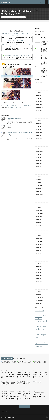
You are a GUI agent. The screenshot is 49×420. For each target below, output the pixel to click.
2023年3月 (38, 210)
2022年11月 (38, 222)
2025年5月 (38, 129)
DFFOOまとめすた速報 (40, 310)
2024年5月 (38, 166)
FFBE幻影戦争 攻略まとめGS (14, 107)
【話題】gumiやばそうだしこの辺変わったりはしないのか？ (18, 105)
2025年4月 (38, 132)
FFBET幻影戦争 (24, 5)
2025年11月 (38, 110)
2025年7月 (38, 123)
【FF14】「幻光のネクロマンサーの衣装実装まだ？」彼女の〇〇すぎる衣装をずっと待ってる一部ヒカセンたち (44, 52)
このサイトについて (4, 411)
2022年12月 (38, 219)
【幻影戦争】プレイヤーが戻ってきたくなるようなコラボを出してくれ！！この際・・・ (40, 375)
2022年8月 (38, 232)
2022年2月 (38, 250)
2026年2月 (38, 101)
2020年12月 (38, 294)
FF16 (15, 5)
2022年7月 (38, 235)
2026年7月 (38, 85)
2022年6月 (38, 238)
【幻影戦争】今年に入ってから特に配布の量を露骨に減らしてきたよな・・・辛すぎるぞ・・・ (24, 375)
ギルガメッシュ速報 (39, 334)
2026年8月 (38, 82)
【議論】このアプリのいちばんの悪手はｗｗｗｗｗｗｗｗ (19, 126)
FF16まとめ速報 (38, 318)
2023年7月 (38, 197)
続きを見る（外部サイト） (17, 76)
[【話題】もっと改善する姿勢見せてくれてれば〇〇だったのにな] (4, 134)
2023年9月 (38, 191)
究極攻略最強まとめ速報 (40, 346)
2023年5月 (38, 204)
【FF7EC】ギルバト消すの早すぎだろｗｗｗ (17, 42)
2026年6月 (38, 89)
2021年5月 (38, 278)
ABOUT (6, 5)
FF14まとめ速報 (38, 315)
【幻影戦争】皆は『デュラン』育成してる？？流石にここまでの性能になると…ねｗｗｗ (8, 375)
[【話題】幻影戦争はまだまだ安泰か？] (4, 120)
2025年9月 (38, 116)
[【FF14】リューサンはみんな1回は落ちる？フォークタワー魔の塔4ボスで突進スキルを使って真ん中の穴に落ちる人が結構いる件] (37, 40)
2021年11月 (38, 259)
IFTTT (37, 329)
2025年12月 (38, 107)
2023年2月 (38, 213)
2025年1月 (38, 141)
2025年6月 (38, 126)
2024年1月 (38, 179)
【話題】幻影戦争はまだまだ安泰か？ (15, 118)
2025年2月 (38, 138)
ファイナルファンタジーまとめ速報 (41, 343)
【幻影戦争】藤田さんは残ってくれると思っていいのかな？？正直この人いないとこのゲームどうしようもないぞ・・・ (24, 396)
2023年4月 (38, 207)
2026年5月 (38, 92)
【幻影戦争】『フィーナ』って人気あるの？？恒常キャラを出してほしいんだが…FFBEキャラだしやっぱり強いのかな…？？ (8, 396)
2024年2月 (38, 176)
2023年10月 (38, 188)
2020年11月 (38, 297)
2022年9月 (38, 228)
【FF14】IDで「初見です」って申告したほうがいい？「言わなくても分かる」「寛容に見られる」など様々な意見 (44, 61)
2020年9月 (38, 303)
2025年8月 (38, 120)
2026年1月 (38, 104)
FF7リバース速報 (43, 313)
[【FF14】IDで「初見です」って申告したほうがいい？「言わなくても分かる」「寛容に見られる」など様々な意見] (37, 59)
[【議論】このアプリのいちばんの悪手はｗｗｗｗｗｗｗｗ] (4, 128)
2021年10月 (38, 263)
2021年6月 (38, 275)
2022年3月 (38, 247)
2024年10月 (38, 151)
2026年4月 (38, 95)
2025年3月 (38, 135)
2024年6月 (38, 163)
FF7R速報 (37, 313)
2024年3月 (38, 172)
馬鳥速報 (37, 348)
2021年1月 (38, 291)
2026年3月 (38, 98)
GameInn (44, 326)
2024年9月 (38, 154)
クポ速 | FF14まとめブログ (40, 337)
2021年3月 (38, 284)
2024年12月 (38, 144)
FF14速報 (44, 315)
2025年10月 (38, 113)
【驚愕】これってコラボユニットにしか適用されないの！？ (40, 396)
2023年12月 (38, 182)
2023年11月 (38, 185)
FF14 (19, 5)
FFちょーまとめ (38, 323)
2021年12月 (38, 256)
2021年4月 (38, 281)
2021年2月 (38, 287)
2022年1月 (38, 253)
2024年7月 (38, 160)
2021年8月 (38, 269)
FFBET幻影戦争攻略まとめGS (41, 321)
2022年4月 (38, 244)
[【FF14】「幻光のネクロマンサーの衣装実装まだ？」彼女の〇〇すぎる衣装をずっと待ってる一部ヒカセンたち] (37, 50)
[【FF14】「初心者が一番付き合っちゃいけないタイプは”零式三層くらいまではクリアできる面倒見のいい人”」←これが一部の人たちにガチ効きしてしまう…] (37, 69)
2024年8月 (38, 157)
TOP (2, 5)
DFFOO (30, 5)
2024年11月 (38, 148)
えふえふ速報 (41, 329)
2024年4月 (38, 169)
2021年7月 (38, 272)
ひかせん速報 (43, 331)
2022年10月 (38, 225)
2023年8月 (38, 194)
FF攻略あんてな (38, 326)
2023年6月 (38, 200)
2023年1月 (38, 216)
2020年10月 (38, 300)
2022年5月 (38, 241)
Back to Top (24, 406)
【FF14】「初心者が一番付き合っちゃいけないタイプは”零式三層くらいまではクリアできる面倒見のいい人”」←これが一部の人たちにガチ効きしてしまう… (44, 71)
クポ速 (45, 334)
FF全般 (11, 5)
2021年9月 (38, 266)
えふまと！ (37, 331)
